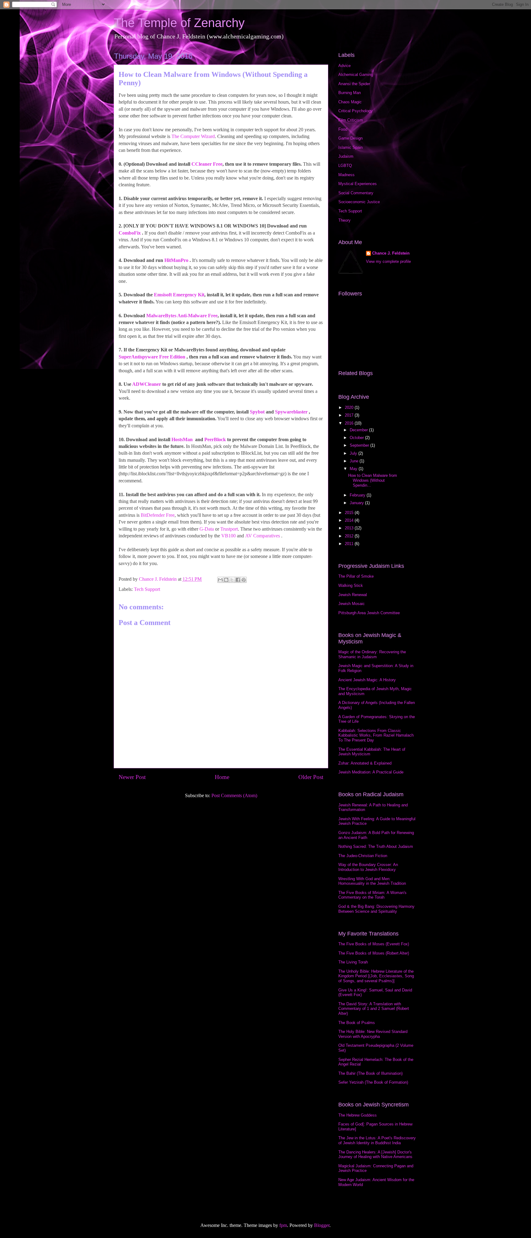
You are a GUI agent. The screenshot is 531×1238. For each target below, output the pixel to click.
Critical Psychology (355, 111)
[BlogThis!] (226, 580)
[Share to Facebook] (238, 580)
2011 (350, 543)
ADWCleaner (146, 384)
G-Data (206, 529)
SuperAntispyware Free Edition (152, 356)
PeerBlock (215, 439)
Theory (344, 220)
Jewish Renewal (352, 594)
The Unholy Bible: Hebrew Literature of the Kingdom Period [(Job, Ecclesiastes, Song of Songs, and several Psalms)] (376, 976)
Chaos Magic (350, 102)
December (359, 430)
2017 (350, 415)
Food (342, 129)
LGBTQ (345, 165)
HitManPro (176, 260)
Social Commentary (355, 193)
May (354, 468)
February (358, 495)
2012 (350, 536)
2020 (350, 407)
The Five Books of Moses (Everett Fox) (373, 944)
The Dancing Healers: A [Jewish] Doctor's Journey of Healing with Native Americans (375, 1154)
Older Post (310, 777)
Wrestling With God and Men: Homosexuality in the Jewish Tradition (372, 881)
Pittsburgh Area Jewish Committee (369, 613)
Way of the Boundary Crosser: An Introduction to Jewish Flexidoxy (368, 867)
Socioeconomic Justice (359, 202)
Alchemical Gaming (355, 74)
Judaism (345, 156)
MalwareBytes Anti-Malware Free (182, 315)
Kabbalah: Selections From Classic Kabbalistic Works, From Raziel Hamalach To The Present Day (376, 735)
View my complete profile (388, 261)
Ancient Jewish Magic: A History (367, 680)
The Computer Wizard (193, 136)
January (357, 502)
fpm (283, 1225)
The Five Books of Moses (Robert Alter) (373, 953)
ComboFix (130, 232)
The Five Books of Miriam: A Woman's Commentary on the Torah (372, 895)
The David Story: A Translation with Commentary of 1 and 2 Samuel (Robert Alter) (373, 1009)
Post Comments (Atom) (234, 795)
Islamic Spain (350, 147)
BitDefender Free (158, 515)
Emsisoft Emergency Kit (179, 294)
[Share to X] (232, 580)
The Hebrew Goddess (357, 1115)
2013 (350, 528)
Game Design (350, 138)
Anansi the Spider (354, 83)
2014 (350, 520)
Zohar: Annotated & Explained (364, 763)
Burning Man (349, 92)
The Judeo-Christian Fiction (362, 855)
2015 (350, 512)
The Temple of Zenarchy (179, 23)
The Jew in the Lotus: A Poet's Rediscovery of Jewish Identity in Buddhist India (377, 1140)
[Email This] (220, 580)
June (355, 461)
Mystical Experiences (357, 183)
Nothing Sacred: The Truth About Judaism (375, 846)
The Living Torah (353, 962)
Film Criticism (350, 120)
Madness (346, 174)
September (360, 445)
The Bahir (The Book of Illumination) (370, 1073)
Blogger (321, 1225)
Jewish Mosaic (351, 603)
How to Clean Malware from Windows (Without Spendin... (372, 480)
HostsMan (182, 439)
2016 (350, 423)
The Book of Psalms (356, 1022)
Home (222, 777)
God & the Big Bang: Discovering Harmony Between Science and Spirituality (376, 909)
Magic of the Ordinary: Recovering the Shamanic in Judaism (372, 654)
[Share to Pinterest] (244, 580)
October (357, 437)
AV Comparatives (262, 535)
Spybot (257, 411)
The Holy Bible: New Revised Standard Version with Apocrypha (372, 1034)
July (354, 453)
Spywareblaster (291, 411)
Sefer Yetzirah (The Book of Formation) (373, 1082)
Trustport (229, 529)
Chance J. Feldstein (391, 253)
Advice (344, 65)
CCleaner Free (206, 164)
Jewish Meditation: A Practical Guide (370, 772)
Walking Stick (350, 585)
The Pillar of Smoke (356, 576)
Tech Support (147, 589)
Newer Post (132, 777)
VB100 (228, 535)
